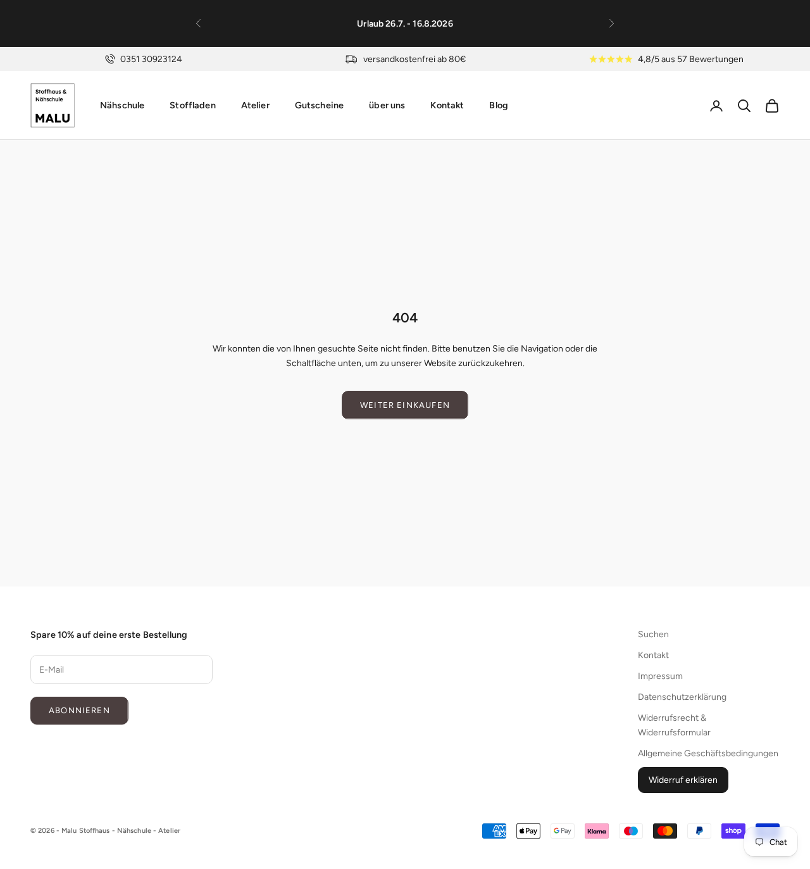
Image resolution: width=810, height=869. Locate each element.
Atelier (255, 105)
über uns (387, 105)
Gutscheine (319, 105)
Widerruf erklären (683, 780)
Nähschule (122, 105)
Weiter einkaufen (405, 405)
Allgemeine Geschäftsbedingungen (708, 753)
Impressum (660, 676)
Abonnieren (79, 710)
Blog (498, 105)
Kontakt (447, 105)
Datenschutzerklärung (682, 697)
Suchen (653, 634)
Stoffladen (192, 105)
